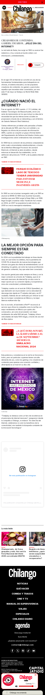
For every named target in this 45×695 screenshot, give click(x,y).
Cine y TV (22, 598)
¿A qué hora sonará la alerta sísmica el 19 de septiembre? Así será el (29, 338)
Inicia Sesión (39, 7)
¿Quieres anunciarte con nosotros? (22, 641)
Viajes (22, 609)
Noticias (31, 547)
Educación (20, 64)
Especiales (22, 614)
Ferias (3, 547)
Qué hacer (22, 588)
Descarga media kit (22, 633)
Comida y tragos (22, 593)
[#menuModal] (4, 8)
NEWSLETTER (11, 7)
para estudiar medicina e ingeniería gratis (29, 177)
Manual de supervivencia (22, 604)
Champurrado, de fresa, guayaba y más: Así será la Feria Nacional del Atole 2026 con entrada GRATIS (13, 552)
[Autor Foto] (7, 62)
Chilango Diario (23, 619)
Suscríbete (22, 637)
